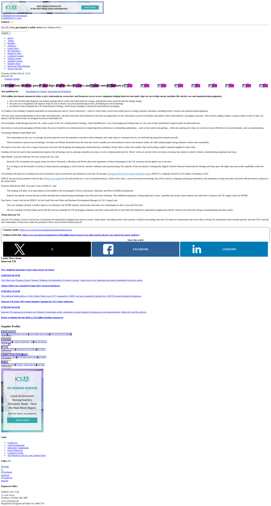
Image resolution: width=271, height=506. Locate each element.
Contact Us (12, 443)
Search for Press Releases (18, 66)
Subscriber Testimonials (18, 448)
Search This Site (14, 68)
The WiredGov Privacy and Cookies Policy (26, 455)
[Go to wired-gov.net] (11, 18)
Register (11, 43)
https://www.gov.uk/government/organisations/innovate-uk (46, 230)
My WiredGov (13, 51)
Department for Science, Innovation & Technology (48, 91)
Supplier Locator (14, 61)
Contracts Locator (15, 56)
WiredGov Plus (14, 53)
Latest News (13, 48)
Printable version (12, 79)
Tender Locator (14, 58)
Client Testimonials (16, 445)
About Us (11, 46)
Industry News (14, 63)
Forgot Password (15, 450)
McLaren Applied (54, 178)
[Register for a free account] (14, 15)
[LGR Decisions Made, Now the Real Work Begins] (52, 13)
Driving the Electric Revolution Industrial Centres (129, 174)
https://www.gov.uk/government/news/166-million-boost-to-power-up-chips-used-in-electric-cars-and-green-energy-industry (81, 235)
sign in (10, 38)
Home (11, 40)
